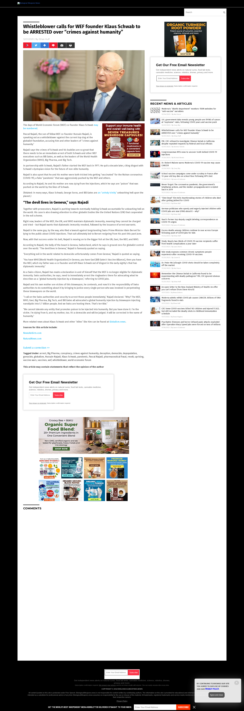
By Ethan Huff (176, 136)
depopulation (130, 353)
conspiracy (66, 353)
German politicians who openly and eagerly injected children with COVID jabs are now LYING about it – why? (191, 209)
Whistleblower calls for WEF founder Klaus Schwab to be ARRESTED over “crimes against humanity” (188, 131)
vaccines (42, 360)
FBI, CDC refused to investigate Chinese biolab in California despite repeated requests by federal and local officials (188, 142)
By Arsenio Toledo (178, 147)
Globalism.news (117, 321)
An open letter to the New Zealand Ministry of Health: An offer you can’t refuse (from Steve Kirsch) (190, 288)
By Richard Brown (178, 158)
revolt (131, 356)
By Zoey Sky (176, 125)
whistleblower (60, 360)
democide (116, 353)
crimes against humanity (86, 353)
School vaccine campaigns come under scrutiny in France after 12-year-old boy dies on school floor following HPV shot (190, 174)
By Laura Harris (177, 247)
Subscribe (183, 707)
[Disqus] (84, 547)
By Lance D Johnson (178, 179)
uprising (139, 356)
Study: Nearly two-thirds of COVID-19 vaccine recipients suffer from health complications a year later (190, 242)
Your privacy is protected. (37, 403)
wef (49, 360)
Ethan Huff (44, 39)
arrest (43, 353)
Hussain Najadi (53, 356)
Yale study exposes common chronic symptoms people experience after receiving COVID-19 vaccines (187, 253)
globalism (39, 356)
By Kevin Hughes (177, 317)
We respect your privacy (107, 685)
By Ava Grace (176, 114)
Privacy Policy (122, 701)
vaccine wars (30, 360)
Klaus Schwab (69, 356)
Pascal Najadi (96, 356)
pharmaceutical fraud (115, 356)
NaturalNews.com (32, 338)
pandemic (82, 356)
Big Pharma (53, 353)
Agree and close (216, 695)
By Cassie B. (176, 257)
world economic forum (79, 360)
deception (105, 353)
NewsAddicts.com (32, 333)
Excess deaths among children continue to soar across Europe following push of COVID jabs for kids (190, 231)
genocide (28, 356)
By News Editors (176, 292)
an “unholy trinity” (107, 192)
